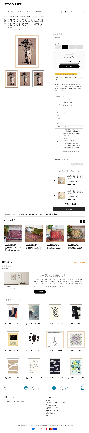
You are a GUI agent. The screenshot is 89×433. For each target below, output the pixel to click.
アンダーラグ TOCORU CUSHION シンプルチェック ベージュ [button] (75, 192)
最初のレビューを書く (80, 262)
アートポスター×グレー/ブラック (55, 378)
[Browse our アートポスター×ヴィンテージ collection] (34, 312)
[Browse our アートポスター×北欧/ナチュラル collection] (55, 312)
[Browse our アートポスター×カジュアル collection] (55, 339)
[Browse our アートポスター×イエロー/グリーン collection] (76, 366)
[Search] (83, 11)
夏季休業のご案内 (51, 214)
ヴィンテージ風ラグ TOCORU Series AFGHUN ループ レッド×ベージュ (13, 246)
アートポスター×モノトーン (33, 350)
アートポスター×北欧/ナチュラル (55, 324)
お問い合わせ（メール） (52, 407)
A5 (58, 47)
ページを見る (40, 291)
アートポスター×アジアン (75, 350)
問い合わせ (39, 11)
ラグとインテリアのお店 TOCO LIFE (30, 425)
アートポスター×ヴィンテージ (33, 324)
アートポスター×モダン (11, 323)
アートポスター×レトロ (11, 350)
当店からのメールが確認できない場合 (31, 214)
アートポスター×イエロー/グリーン (76, 378)
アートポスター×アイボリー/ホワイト (34, 378)
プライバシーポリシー (51, 412)
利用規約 (48, 409)
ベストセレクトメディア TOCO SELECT (14, 401)
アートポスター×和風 (74, 323)
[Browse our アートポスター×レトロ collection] (13, 339)
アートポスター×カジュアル (54, 350)
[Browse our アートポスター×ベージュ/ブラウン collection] (13, 366)
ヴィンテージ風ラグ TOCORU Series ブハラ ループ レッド (54, 246)
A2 (79, 47)
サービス (20, 11)
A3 (72, 47)
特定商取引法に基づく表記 (52, 410)
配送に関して (49, 415)
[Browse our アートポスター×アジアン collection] (76, 339)
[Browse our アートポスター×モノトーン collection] (34, 339)
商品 (12, 11)
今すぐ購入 (69, 66)
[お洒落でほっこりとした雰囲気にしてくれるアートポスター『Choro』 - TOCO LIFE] (27, 51)
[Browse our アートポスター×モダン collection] (13, 312)
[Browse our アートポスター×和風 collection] (76, 312)
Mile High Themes (55, 425)
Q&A (47, 404)
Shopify (42, 425)
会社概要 (48, 400)
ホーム (7, 11)
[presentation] (81, 221)
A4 (65, 47)
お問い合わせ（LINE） (52, 405)
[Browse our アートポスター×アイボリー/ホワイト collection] (34, 366)
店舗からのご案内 (10, 214)
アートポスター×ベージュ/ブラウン (13, 378)
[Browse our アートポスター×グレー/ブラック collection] (55, 366)
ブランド (29, 11)
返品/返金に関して (50, 413)
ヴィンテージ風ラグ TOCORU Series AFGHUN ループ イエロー (75, 246)
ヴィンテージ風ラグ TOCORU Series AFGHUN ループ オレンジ (33, 246)
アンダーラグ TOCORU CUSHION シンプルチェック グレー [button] (75, 177)
